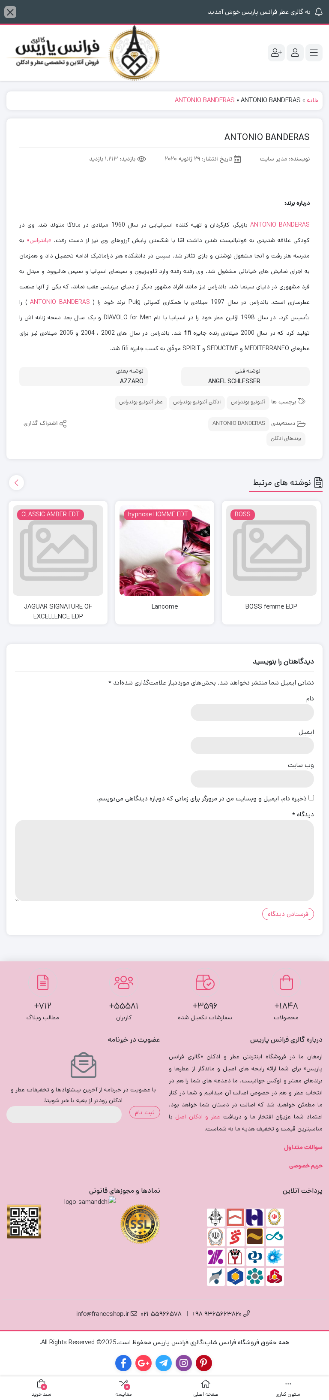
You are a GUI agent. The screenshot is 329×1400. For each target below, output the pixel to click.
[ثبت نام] (276, 52)
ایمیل (306, 731)
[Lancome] (165, 550)
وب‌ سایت (301, 765)
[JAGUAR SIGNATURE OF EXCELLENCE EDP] (58, 550)
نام (310, 698)
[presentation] (16, 482)
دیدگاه (303, 814)
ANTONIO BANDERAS (205, 100)
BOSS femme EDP (271, 606)
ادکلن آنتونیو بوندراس (197, 402)
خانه (312, 100)
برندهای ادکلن (286, 439)
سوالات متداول (303, 1147)
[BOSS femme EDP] (271, 550)
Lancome (165, 606)
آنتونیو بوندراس (248, 402)
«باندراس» (39, 240)
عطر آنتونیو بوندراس (141, 402)
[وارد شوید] (295, 52)
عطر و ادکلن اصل (197, 1116)
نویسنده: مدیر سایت (285, 159)
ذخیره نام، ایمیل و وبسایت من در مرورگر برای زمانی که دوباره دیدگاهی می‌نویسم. (202, 798)
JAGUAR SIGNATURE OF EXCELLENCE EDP (58, 611)
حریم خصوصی (306, 1165)
